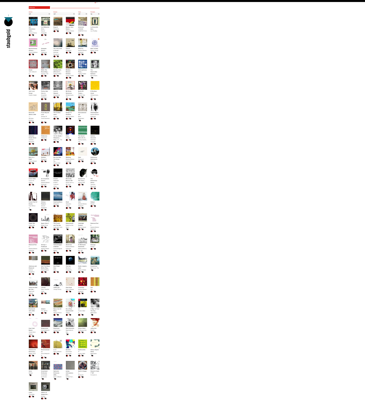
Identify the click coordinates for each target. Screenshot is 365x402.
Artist (31, 11)
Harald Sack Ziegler (32, 331)
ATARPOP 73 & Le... (82, 30)
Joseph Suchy (57, 288)
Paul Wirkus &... (33, 204)
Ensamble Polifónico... (44, 94)
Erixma (44, 394)
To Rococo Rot (82, 329)
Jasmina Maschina (32, 138)
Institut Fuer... (57, 329)
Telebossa (44, 50)
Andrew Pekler (45, 246)
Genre (55, 11)
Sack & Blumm (70, 288)
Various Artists (33, 30)
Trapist (57, 114)
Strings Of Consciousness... (45, 116)
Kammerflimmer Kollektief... (45, 181)
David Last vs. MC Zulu (70, 181)
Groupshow (57, 93)
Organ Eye (32, 224)
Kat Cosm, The (95, 267)
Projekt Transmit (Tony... (56, 182)
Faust (32, 310)
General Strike (70, 114)
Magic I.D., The (58, 137)
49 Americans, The (70, 94)
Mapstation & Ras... (70, 330)
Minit (57, 268)
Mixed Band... (94, 72)
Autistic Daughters (44, 204)
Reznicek (82, 373)
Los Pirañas (94, 29)
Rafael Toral (45, 224)
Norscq (94, 159)
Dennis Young (94, 49)
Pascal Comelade (45, 30)
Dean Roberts (45, 268)
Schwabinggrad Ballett (58, 247)
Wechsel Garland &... (69, 268)
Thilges (69, 310)
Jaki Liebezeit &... (33, 71)
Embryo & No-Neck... (70, 225)
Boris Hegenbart (82, 115)
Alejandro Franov (68, 203)
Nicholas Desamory (58, 51)
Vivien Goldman (33, 50)
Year (79, 11)
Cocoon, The (44, 71)
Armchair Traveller (93, 138)
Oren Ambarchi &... (45, 352)
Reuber (68, 136)
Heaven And (57, 160)
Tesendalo (32, 393)
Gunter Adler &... (81, 310)
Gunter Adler (81, 351)
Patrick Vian (81, 93)
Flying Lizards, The (82, 138)
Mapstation (95, 310)
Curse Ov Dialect (32, 180)
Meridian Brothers (32, 116)
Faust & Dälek (82, 268)
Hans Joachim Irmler (45, 289)
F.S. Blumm (44, 309)
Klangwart (56, 28)
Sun (92, 288)
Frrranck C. (95, 373)
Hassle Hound (33, 159)
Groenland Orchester (69, 351)
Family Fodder (58, 71)
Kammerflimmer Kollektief (82, 50)
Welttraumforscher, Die (82, 247)
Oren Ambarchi (45, 329)
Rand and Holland (33, 290)
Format (93, 11)
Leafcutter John (58, 225)
